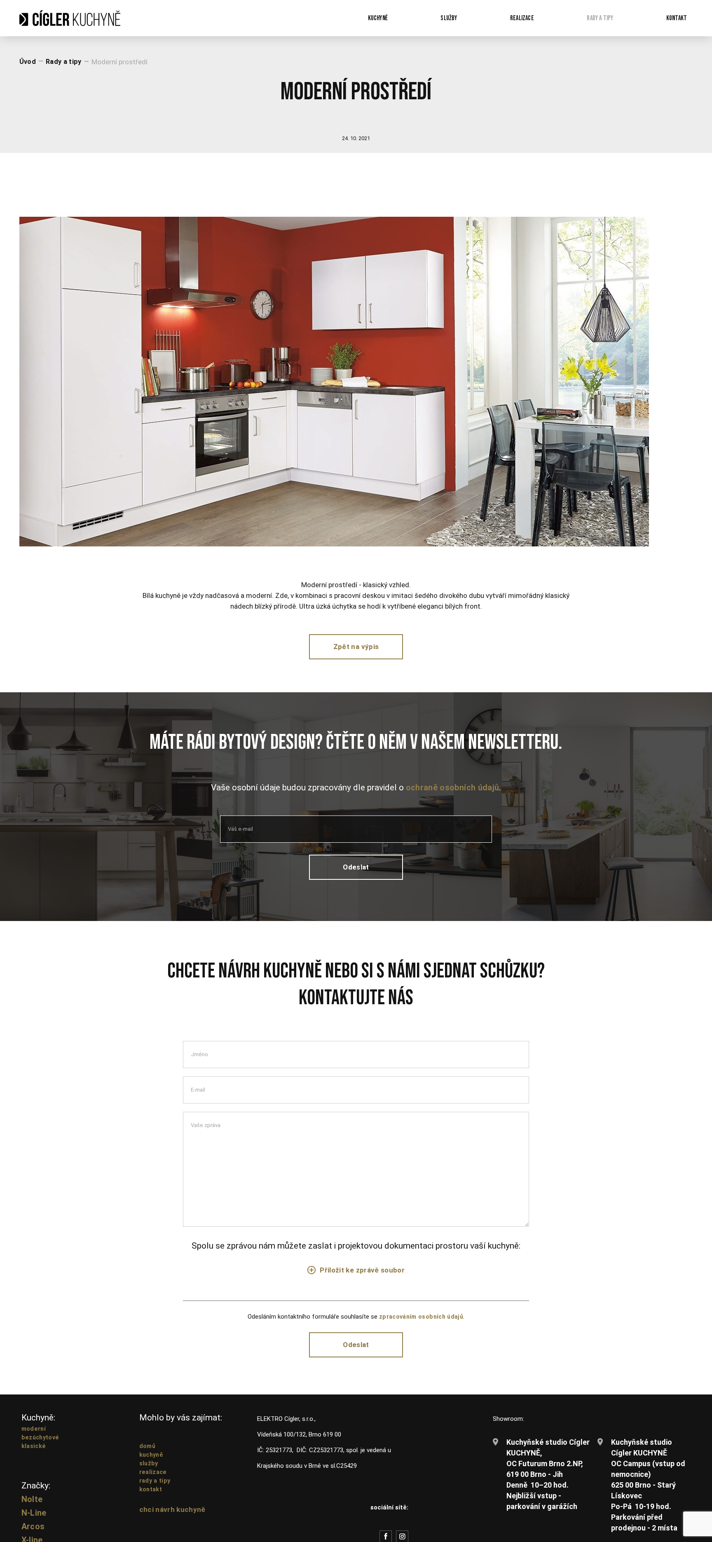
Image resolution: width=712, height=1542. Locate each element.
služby (149, 1469)
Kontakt (675, 18)
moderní (34, 1435)
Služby (442, 18)
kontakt (151, 1495)
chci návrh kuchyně (172, 1516)
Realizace (517, 18)
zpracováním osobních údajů (421, 1321)
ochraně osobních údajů (452, 791)
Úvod (27, 63)
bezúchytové (41, 1443)
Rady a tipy (597, 18)
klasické (34, 1452)
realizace (153, 1478)
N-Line (34, 1519)
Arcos (33, 1533)
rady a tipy (156, 1486)
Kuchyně (369, 18)
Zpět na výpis (356, 649)
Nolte (32, 1506)
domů (148, 1452)
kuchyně (152, 1461)
